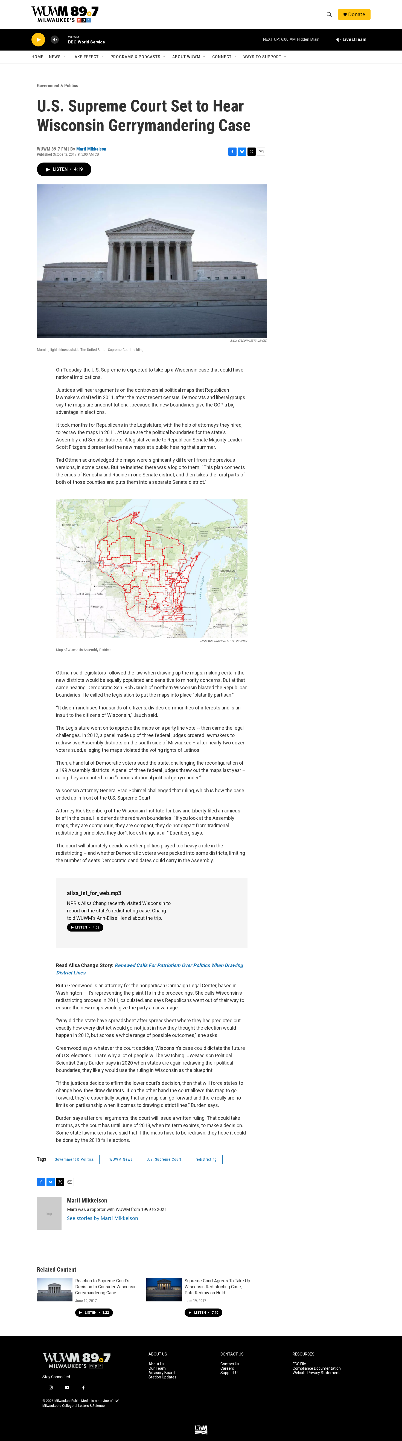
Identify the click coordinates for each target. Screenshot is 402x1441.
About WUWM (186, 57)
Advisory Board (161, 1373)
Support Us (230, 1373)
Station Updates (162, 1377)
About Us (156, 1364)
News (55, 57)
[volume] (54, 40)
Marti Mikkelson (91, 149)
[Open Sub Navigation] (65, 57)
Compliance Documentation (317, 1368)
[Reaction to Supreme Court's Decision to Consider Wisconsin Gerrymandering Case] (54, 1289)
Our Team (157, 1368)
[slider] (63, 39)
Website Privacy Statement (316, 1373)
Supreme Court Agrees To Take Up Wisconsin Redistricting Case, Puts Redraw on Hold (217, 1286)
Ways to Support (262, 57)
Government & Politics (57, 85)
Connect (222, 57)
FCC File (299, 1364)
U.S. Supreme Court (164, 1159)
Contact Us (229, 1364)
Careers (227, 1368)
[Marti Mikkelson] (49, 1213)
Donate (356, 14)
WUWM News (120, 1159)
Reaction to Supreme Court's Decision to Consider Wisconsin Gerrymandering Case (105, 1286)
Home (37, 57)
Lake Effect (85, 57)
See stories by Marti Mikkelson (102, 1218)
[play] (38, 40)
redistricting (206, 1159)
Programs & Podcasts (135, 57)
